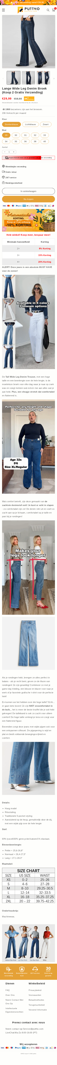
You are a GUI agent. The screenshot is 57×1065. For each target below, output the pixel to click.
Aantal (4, 147)
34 (6, 141)
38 (35, 141)
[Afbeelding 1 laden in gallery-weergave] (13, 78)
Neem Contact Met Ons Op (14, 1001)
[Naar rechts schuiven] (54, 79)
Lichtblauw (30, 124)
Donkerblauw (11, 124)
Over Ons (10, 995)
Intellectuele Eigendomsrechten (14, 1010)
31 (25, 135)
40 (44, 141)
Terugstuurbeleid (37, 1005)
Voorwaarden (35, 995)
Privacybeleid (35, 990)
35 (16, 141)
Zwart (46, 124)
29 (6, 135)
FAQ (8, 990)
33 (44, 135)
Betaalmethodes (36, 1000)
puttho (34, 1053)
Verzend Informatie (38, 1010)
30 (16, 135)
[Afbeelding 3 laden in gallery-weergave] (43, 78)
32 (35, 135)
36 (25, 141)
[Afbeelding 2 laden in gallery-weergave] (28, 78)
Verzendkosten (7, 102)
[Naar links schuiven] (3, 79)
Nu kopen (28, 199)
